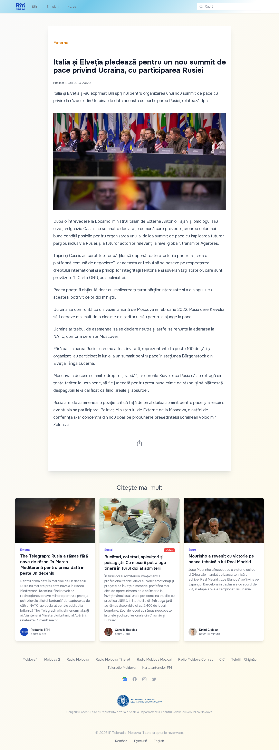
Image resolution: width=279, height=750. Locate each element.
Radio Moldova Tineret (113, 659)
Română (121, 741)
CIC (222, 659)
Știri (35, 6)
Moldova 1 (30, 659)
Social (108, 550)
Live (72, 6)
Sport (192, 550)
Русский (140, 741)
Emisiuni (53, 6)
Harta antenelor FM (157, 667)
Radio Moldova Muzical (154, 659)
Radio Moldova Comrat (195, 659)
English (159, 741)
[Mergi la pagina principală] (20, 6)
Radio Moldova (78, 659)
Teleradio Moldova (121, 667)
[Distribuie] (139, 443)
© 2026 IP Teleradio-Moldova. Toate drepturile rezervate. (139, 733)
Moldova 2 (52, 659)
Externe (60, 42)
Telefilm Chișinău (244, 659)
